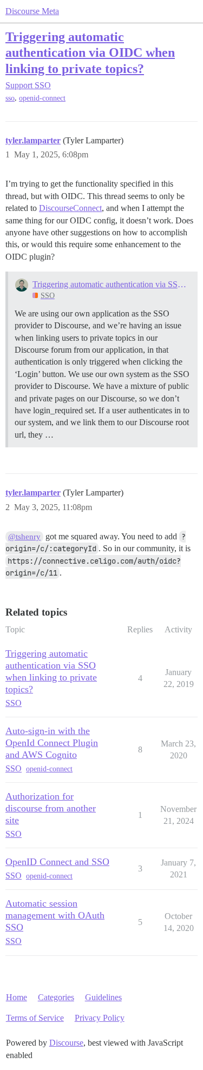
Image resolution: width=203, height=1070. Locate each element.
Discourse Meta (32, 11)
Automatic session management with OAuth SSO (54, 915)
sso (10, 98)
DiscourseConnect (70, 208)
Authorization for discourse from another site (50, 808)
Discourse (66, 1042)
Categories (56, 997)
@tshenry (24, 536)
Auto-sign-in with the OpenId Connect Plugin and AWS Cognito (51, 742)
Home (16, 997)
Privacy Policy (100, 1017)
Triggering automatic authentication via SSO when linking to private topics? (111, 284)
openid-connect (42, 98)
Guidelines (103, 997)
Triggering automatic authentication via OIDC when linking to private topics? (90, 52)
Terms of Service (35, 1017)
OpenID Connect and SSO (57, 861)
